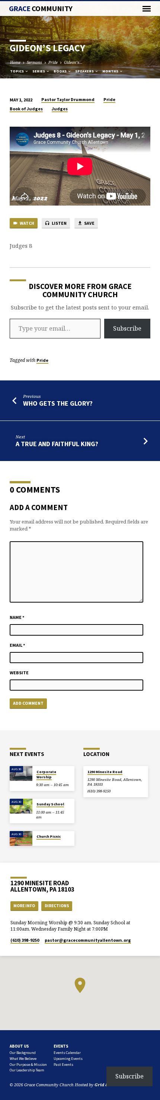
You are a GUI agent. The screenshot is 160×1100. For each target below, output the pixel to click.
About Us (19, 1046)
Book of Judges (26, 108)
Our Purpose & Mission (28, 1064)
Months (110, 71)
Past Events (63, 1064)
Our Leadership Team (27, 1070)
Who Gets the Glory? (58, 403)
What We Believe (23, 1058)
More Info (24, 905)
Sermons (34, 62)
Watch (26, 223)
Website (19, 672)
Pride (53, 62)
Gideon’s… (73, 62)
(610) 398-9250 (99, 791)
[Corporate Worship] (21, 773)
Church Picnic (48, 836)
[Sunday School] (21, 806)
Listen (59, 223)
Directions (57, 905)
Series (39, 71)
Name (17, 617)
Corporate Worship (46, 774)
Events (61, 1046)
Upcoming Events (68, 1058)
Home (15, 62)
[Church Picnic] (21, 838)
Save (89, 223)
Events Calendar (67, 1052)
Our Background (23, 1052)
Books (60, 71)
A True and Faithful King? (57, 443)
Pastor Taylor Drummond (68, 99)
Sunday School (50, 804)
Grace (41, 8)
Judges (60, 108)
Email (17, 645)
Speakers (85, 71)
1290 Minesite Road (104, 771)
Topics (17, 71)
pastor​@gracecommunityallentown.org (88, 940)
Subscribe (127, 328)
